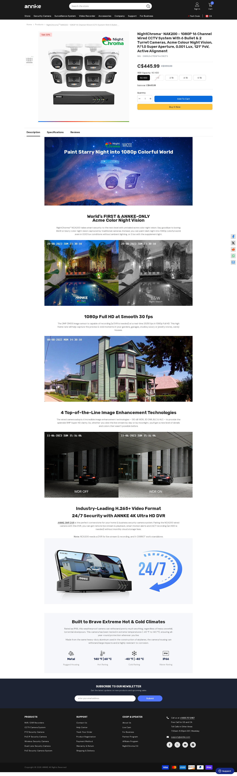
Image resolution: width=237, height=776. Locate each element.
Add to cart (183, 98)
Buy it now (174, 106)
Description (33, 132)
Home (29, 24)
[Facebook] (169, 745)
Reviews (75, 132)
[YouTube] (185, 745)
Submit (150, 698)
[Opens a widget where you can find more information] (224, 771)
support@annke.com (180, 737)
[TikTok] (193, 745)
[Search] (110, 6)
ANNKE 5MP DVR (66, 522)
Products (39, 24)
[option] (83, 76)
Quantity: (141, 93)
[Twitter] (177, 745)
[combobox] (107, 6)
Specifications (55, 132)
